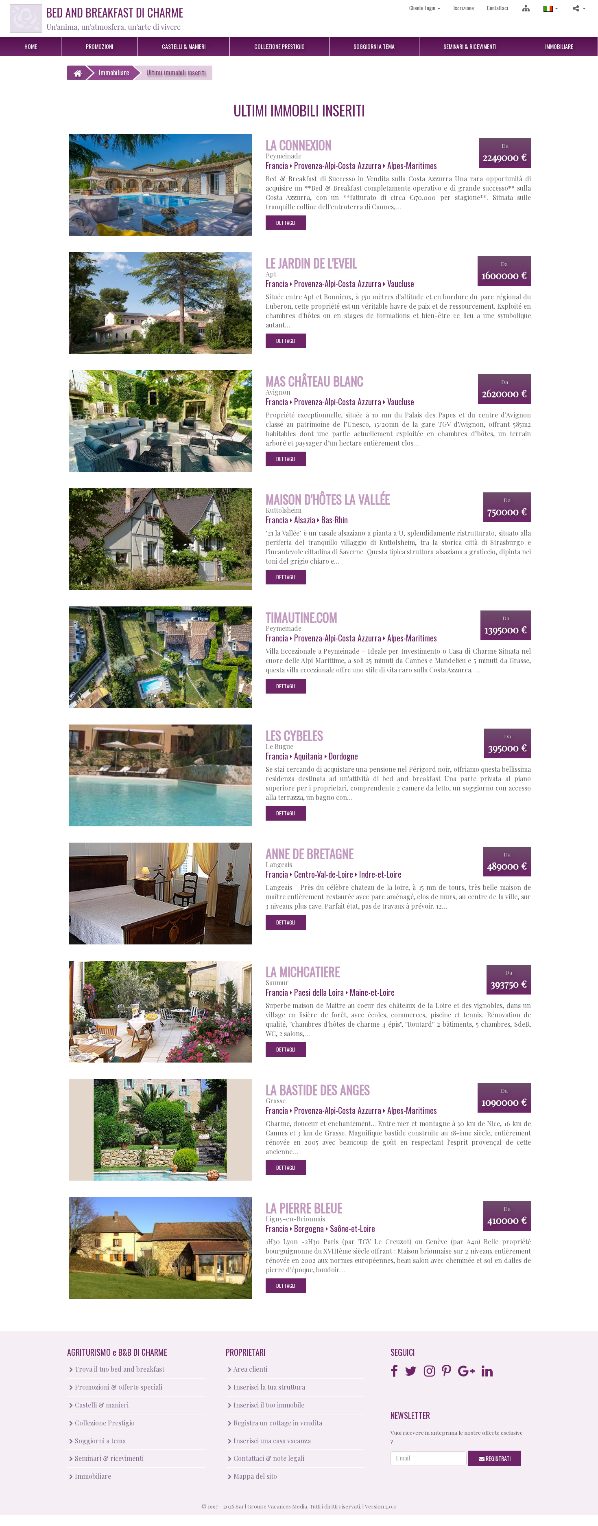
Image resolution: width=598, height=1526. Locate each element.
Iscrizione (464, 8)
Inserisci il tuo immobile (268, 1405)
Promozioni (99, 46)
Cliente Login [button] (422, 8)
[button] (550, 8)
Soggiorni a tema (99, 1440)
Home (30, 46)
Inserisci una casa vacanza (271, 1440)
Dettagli (285, 222)
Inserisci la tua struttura (268, 1387)
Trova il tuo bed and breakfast (118, 1369)
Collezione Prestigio (104, 1422)
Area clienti (249, 1369)
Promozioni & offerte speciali (117, 1387)
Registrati (498, 1458)
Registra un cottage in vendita (277, 1422)
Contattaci (497, 8)
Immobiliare (559, 46)
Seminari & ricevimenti (108, 1458)
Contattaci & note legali (268, 1458)
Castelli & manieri (101, 1405)
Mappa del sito (254, 1476)
